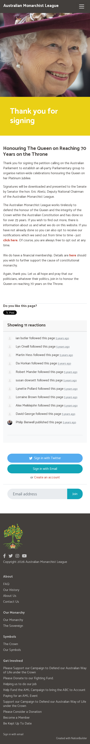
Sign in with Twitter (47, 458)
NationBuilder (79, 738)
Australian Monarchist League (31, 5)
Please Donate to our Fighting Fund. (28, 678)
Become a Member (16, 718)
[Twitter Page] (11, 556)
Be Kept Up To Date (17, 723)
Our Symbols (12, 650)
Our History (11, 590)
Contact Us (11, 602)
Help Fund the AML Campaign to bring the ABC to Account (44, 690)
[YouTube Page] (24, 556)
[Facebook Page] (4, 556)
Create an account (47, 477)
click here (10, 240)
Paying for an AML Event (20, 696)
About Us (9, 596)
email (20, 734)
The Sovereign (13, 626)
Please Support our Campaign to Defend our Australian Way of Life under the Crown (44, 670)
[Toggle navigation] (82, 6)
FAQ (6, 584)
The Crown (10, 644)
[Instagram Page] (17, 556)
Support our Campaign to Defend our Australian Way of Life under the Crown (44, 704)
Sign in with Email (45, 469)
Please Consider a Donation (22, 712)
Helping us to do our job (20, 684)
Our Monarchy (13, 620)
